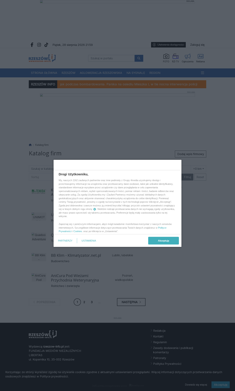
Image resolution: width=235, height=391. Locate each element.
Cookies (77, 231)
